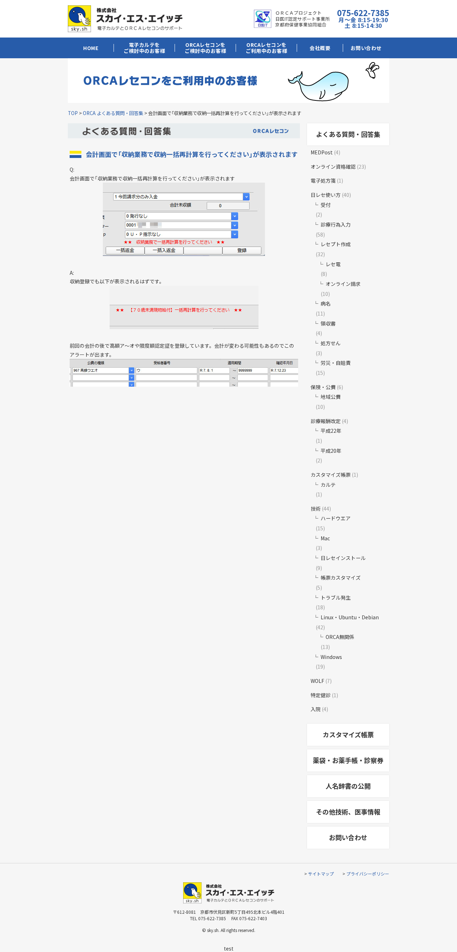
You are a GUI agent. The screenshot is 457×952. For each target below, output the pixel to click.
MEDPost (322, 152)
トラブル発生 (336, 597)
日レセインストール (343, 557)
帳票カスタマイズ (341, 577)
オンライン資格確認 (333, 166)
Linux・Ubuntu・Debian (350, 617)
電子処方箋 (323, 180)
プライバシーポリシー (367, 874)
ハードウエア (336, 518)
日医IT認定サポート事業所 (302, 18)
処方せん (331, 343)
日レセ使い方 (326, 194)
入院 (316, 709)
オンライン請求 (343, 283)
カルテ (328, 484)
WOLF (317, 680)
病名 (326, 303)
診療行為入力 (336, 224)
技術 (316, 508)
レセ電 (333, 264)
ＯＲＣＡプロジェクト (298, 12)
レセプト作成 (336, 244)
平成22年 (331, 430)
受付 (326, 204)
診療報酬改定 (326, 421)
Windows (331, 656)
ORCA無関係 (340, 636)
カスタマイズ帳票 (331, 474)
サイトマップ (321, 874)
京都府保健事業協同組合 (300, 24)
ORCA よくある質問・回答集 (113, 113)
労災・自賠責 (336, 362)
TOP (73, 113)
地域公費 (331, 396)
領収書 (328, 323)
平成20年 (331, 450)
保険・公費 (323, 387)
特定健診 (321, 695)
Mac (325, 538)
